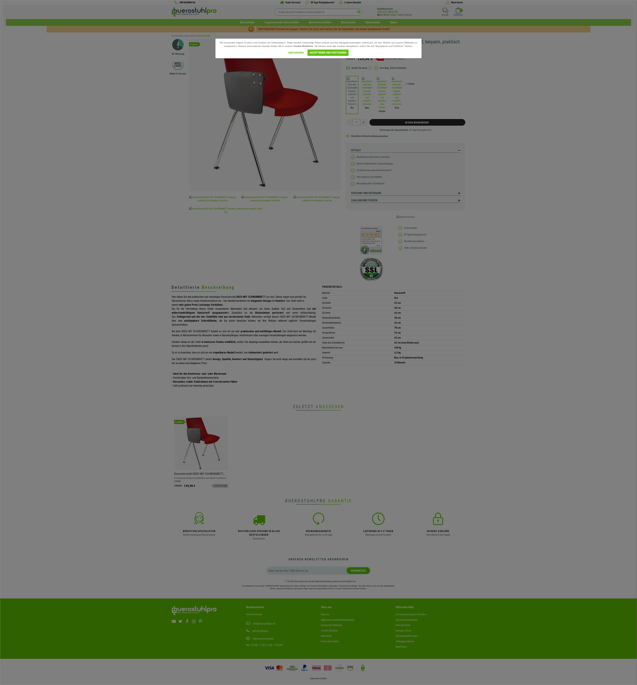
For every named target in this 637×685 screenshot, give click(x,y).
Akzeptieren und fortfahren (328, 52)
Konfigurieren (296, 52)
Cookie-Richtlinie (303, 46)
